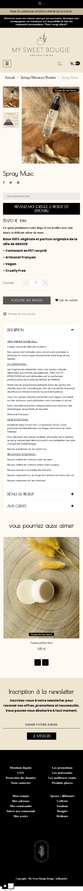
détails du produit (20, 494)
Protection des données (21, 777)
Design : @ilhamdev (57, 878)
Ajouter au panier (27, 300)
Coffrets (62, 801)
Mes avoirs (20, 816)
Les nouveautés (62, 772)
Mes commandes (21, 806)
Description (15, 330)
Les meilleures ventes (62, 777)
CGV (20, 772)
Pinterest (18, 182)
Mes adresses (20, 801)
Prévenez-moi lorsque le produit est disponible (41, 209)
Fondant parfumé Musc (41, 642)
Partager (4, 182)
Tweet (10, 182)
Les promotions (62, 767)
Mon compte (20, 796)
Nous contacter (21, 782)
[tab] (41, 330)
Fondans (62, 806)
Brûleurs (62, 816)
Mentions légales (21, 767)
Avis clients (16, 506)
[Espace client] (41, 4)
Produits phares (62, 782)
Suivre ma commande (20, 811)
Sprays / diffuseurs (62, 796)
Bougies (62, 811)
